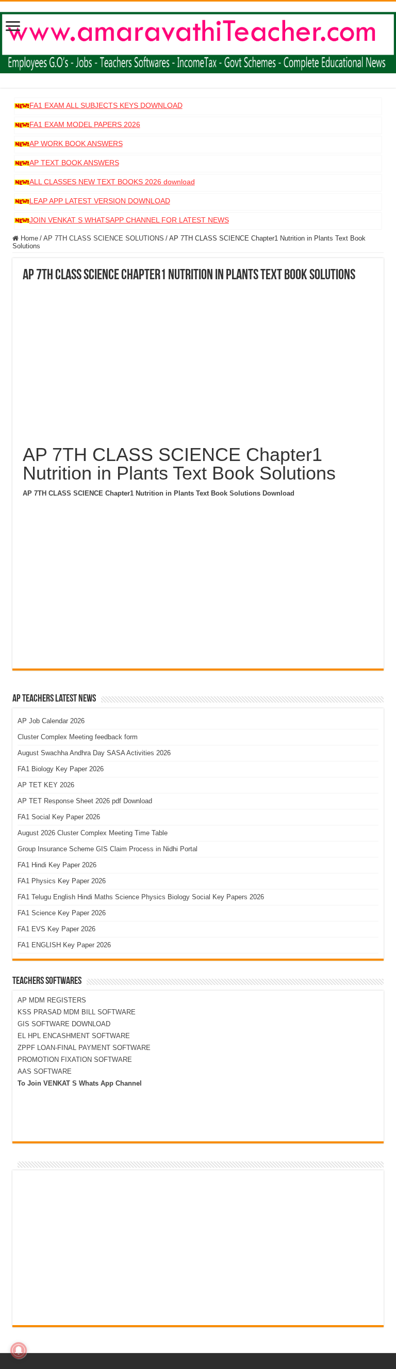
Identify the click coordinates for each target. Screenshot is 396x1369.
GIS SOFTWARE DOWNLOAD (64, 1024)
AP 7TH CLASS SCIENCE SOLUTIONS (103, 238)
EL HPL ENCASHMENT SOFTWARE (74, 1036)
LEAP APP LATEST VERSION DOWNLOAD (99, 201)
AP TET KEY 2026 (46, 785)
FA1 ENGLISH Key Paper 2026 (64, 945)
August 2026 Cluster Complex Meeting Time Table (93, 833)
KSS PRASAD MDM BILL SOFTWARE (77, 1012)
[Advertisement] (198, 360)
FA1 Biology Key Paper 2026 (61, 769)
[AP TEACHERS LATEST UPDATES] (198, 40)
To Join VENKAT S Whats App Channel (80, 1083)
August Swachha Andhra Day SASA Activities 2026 (94, 753)
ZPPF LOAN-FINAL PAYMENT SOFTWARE (84, 1048)
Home (28, 238)
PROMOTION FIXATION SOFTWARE (75, 1059)
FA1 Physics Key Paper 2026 (62, 881)
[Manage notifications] (18, 1350)
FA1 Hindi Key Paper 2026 (57, 865)
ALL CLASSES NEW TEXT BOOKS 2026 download (112, 182)
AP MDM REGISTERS (52, 1000)
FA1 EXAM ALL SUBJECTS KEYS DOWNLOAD (106, 105)
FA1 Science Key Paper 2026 (62, 913)
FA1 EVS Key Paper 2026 (56, 929)
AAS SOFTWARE (45, 1071)
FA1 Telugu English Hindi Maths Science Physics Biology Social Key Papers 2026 (141, 897)
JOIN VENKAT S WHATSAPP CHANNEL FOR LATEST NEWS (129, 220)
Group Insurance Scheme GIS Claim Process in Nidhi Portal (107, 849)
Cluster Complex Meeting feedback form (78, 737)
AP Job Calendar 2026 (51, 721)
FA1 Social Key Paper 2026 (59, 817)
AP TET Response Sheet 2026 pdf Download (85, 801)
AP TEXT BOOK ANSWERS (74, 162)
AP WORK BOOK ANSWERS (76, 143)
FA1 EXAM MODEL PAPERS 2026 (84, 124)
